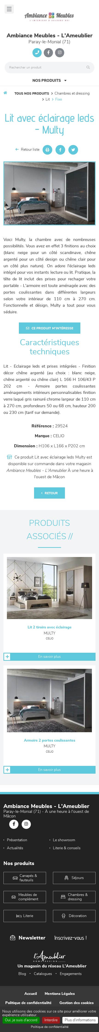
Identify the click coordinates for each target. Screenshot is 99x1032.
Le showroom (64, 840)
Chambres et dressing (72, 93)
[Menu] (9, 9)
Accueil (30, 994)
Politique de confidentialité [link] (49, 1027)
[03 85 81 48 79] (37, 52)
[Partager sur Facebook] (60, 150)
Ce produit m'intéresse (52, 328)
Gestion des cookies (76, 1003)
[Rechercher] (89, 67)
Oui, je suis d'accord (21, 1020)
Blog (22, 974)
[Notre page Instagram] (59, 52)
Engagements (71, 974)
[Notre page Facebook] (48, 52)
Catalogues (43, 974)
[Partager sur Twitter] (73, 150)
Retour (51, 493)
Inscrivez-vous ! (70, 937)
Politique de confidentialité (28, 1003)
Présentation (17, 840)
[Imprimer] (47, 150)
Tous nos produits (32, 93)
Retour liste (30, 149)
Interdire (51, 1020)
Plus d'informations (80, 1020)
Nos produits (46, 80)
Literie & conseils (67, 848)
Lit (48, 99)
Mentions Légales (60, 994)
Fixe (58, 99)
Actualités (15, 848)
